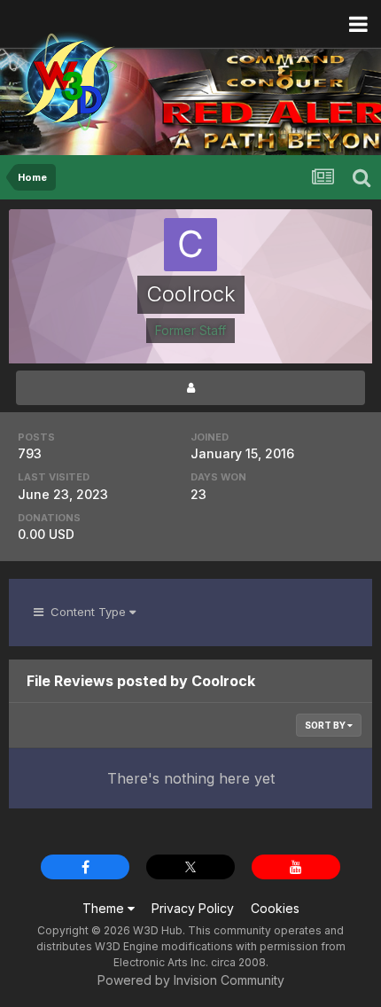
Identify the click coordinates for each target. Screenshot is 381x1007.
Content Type (86, 612)
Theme (105, 908)
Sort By (326, 725)
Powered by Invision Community (190, 979)
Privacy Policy (193, 908)
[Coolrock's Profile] (190, 388)
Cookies (275, 908)
